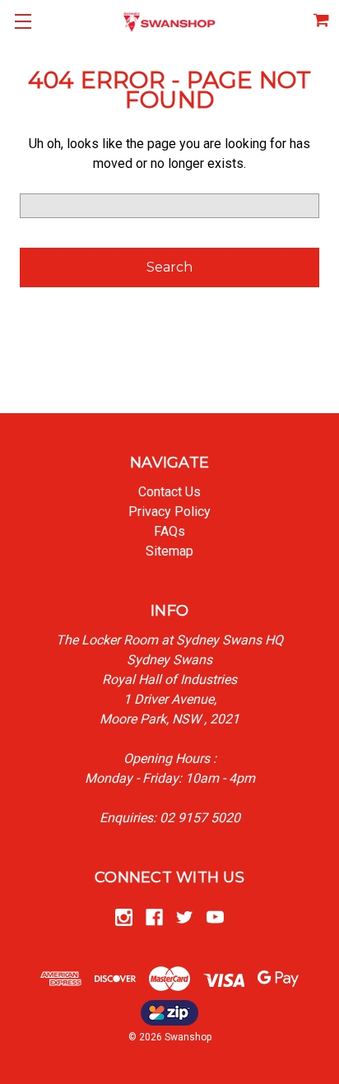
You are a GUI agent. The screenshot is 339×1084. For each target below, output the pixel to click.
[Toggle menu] (22, 22)
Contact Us (169, 492)
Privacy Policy (169, 511)
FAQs (169, 531)
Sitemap (169, 551)
